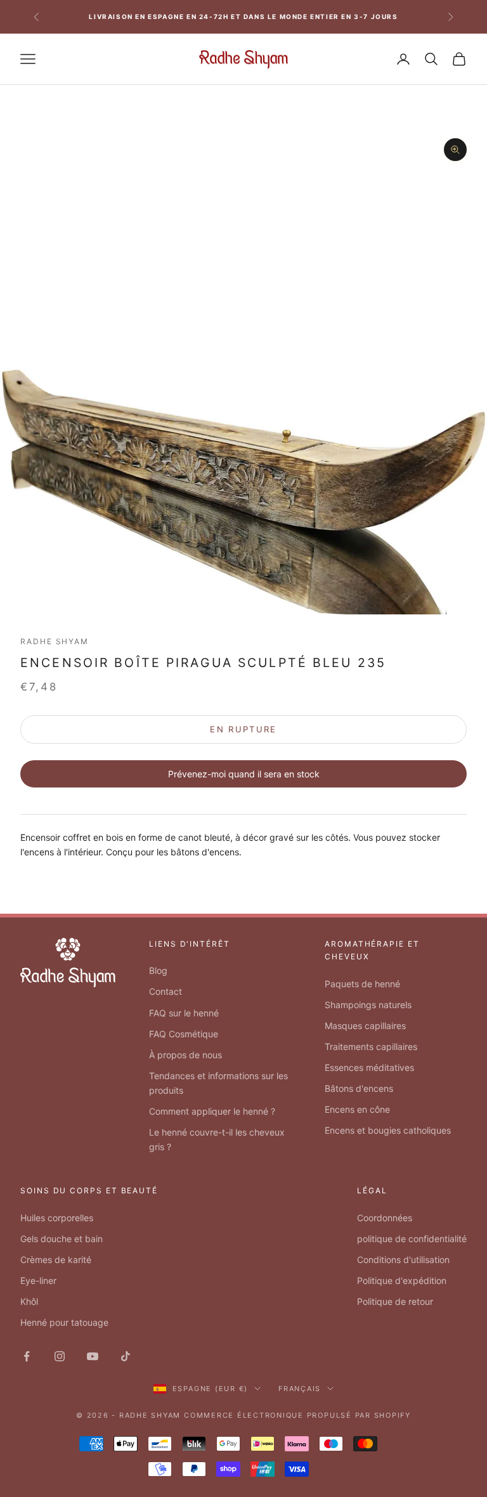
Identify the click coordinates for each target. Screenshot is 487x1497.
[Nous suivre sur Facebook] (26, 1356)
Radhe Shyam (54, 641)
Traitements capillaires (371, 1046)
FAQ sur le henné (184, 1013)
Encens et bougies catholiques (388, 1130)
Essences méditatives (369, 1067)
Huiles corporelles (56, 1217)
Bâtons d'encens (359, 1088)
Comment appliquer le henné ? (212, 1111)
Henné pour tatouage (64, 1322)
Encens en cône (357, 1109)
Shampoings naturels (368, 1004)
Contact (165, 991)
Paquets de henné (362, 983)
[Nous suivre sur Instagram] (59, 1356)
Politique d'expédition (401, 1280)
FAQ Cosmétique (183, 1033)
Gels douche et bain (61, 1238)
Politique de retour (395, 1301)
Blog (158, 970)
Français (299, 1388)
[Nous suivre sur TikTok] (125, 1356)
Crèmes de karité (55, 1259)
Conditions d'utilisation (403, 1259)
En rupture (243, 729)
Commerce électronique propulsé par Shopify (297, 1415)
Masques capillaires (365, 1025)
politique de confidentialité (412, 1238)
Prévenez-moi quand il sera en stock (244, 773)
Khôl (29, 1301)
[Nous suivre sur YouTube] (92, 1356)
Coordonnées (384, 1217)
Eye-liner (38, 1280)
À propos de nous (185, 1054)
